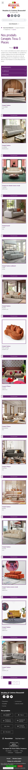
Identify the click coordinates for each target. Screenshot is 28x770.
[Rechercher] (25, 20)
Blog (22, 750)
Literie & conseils (19, 703)
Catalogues (10, 752)
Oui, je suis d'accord (11, 766)
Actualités (4, 703)
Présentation (5, 701)
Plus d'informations (8, 768)
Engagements (18, 752)
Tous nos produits (8, 27)
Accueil (8, 758)
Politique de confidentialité (14, 761)
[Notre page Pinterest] (18, 15)
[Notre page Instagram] (15, 15)
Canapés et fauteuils (20, 27)
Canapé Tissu (7, 29)
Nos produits (13, 24)
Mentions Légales (17, 758)
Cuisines (4, 706)
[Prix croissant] (14, 48)
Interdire (20, 766)
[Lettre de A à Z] (17, 48)
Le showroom (18, 701)
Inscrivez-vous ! (20, 738)
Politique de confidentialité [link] (19, 768)
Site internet (8, 750)
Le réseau (16, 750)
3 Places (14, 29)
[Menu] (2, 2)
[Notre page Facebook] (12, 15)
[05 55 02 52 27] (8, 15)
